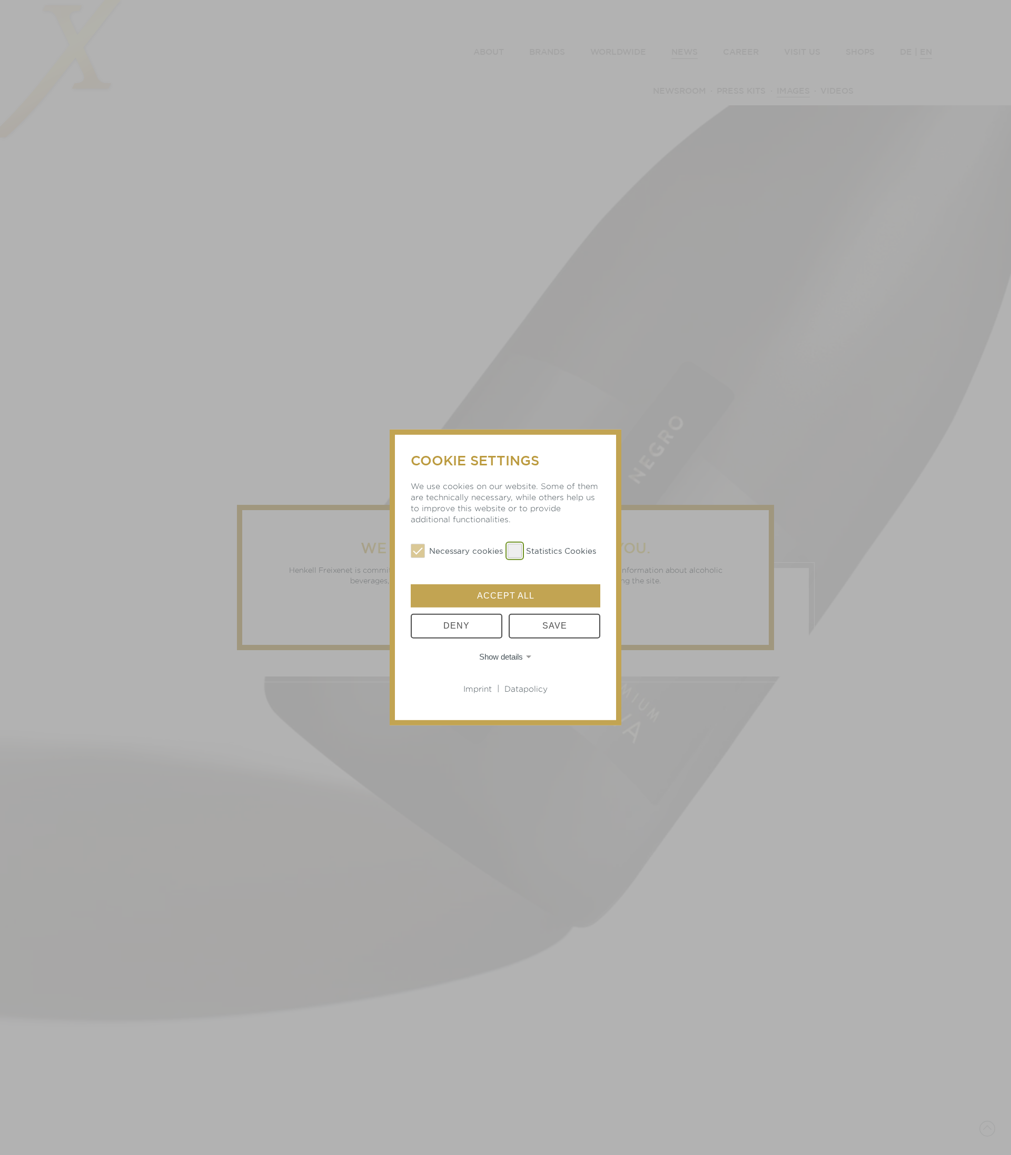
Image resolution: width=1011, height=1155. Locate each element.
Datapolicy (526, 688)
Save (554, 625)
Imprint (477, 688)
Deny (456, 625)
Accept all (505, 595)
